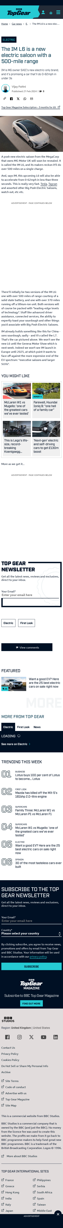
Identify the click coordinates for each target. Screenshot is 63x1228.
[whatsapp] (25, 98)
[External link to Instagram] (19, 1037)
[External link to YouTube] (43, 1037)
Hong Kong (12, 1192)
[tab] (8, 727)
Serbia (41, 1186)
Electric (9, 39)
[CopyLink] (4, 98)
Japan (9, 1210)
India (8, 1198)
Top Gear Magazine (17, 1099)
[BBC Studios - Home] (9, 1019)
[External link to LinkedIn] (55, 1037)
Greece (9, 1186)
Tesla (43, 184)
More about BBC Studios (19, 1156)
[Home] (25, 12)
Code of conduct (15, 1087)
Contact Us (8, 1047)
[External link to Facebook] (7, 1037)
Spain (40, 1198)
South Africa (44, 1192)
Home (4, 23)
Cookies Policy (10, 1060)
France (9, 1180)
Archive (6, 1072)
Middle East (44, 1210)
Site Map (10, 1105)
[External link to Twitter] (31, 1037)
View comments (29, 647)
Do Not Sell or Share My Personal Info (24, 1066)
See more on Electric (14, 744)
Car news (17, 23)
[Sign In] (43, 12)
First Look (26, 623)
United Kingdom (21, 1027)
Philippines (44, 1180)
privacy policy (38, 956)
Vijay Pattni (19, 86)
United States (41, 1027)
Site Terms (11, 1081)
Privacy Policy (9, 1053)
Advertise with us (15, 1093)
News (37, 727)
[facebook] (11, 98)
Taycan (52, 184)
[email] (31, 98)
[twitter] (18, 98)
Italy (8, 1204)
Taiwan (41, 1204)
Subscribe (31, 966)
